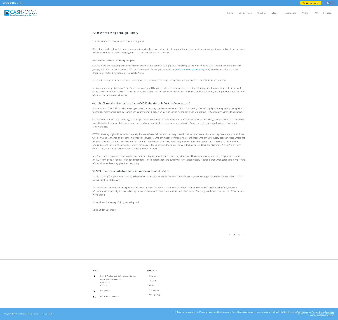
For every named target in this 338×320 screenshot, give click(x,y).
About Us (262, 12)
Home (230, 12)
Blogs (275, 12)
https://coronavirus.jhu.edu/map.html (190, 69)
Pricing (304, 12)
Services (152, 276)
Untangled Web (46, 314)
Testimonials (289, 12)
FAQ (316, 12)
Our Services (245, 12)
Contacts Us (154, 290)
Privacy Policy (154, 294)
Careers (327, 12)
